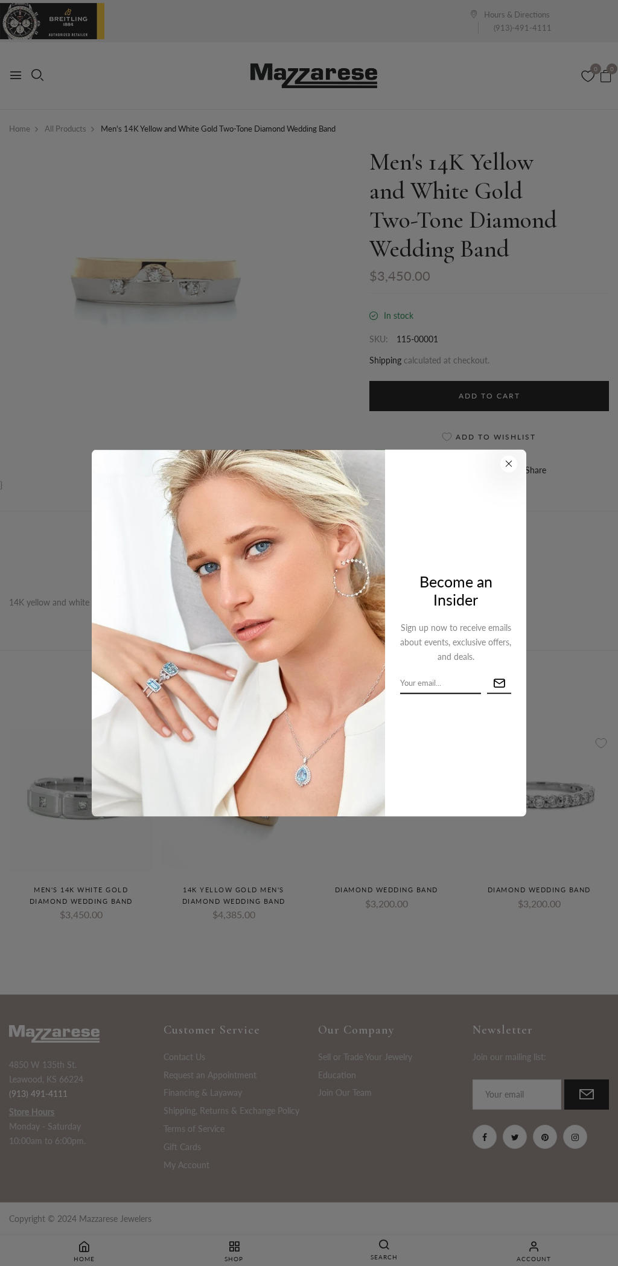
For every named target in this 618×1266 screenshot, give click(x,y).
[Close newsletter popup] (508, 463)
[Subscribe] (499, 683)
